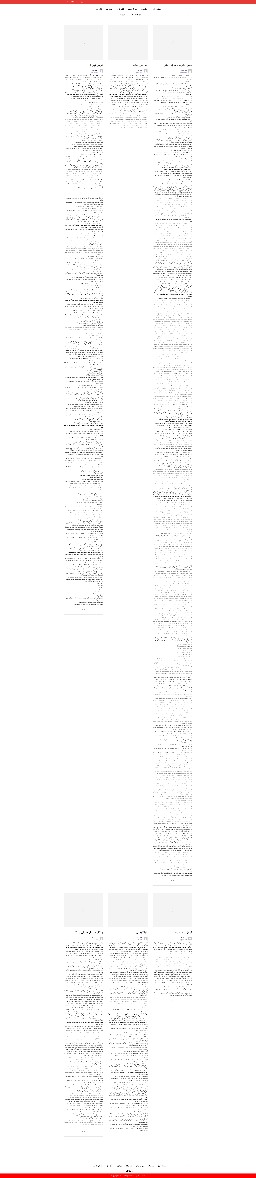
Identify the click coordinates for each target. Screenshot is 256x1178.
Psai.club (184, 70)
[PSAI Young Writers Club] (188, 8)
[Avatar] (190, 71)
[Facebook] (190, 2)
